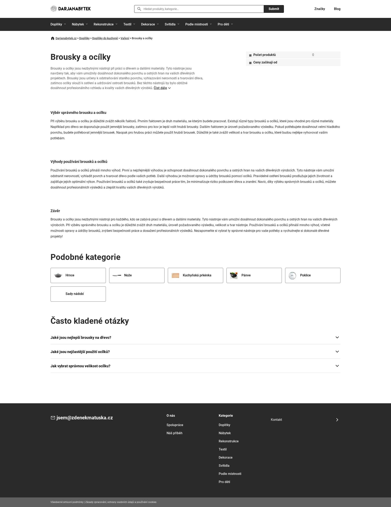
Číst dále (160, 88)
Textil (127, 24)
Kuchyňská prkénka (197, 275)
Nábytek (78, 24)
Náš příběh (174, 433)
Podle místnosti (196, 24)
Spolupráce (175, 425)
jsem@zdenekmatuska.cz (85, 418)
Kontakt (276, 420)
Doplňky (56, 24)
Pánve (246, 275)
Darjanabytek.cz (66, 38)
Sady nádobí (75, 294)
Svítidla (170, 24)
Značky (319, 9)
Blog (337, 9)
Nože (128, 275)
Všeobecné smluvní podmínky (67, 502)
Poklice (305, 275)
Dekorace (148, 24)
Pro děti (223, 24)
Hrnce (70, 275)
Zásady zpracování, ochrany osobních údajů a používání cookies (120, 502)
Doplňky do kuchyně (105, 38)
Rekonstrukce (104, 24)
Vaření (125, 38)
